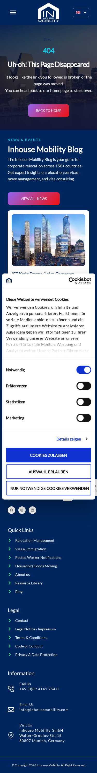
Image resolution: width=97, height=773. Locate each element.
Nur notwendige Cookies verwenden (49, 488)
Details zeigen (68, 439)
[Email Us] (11, 709)
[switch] (83, 386)
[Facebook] (11, 510)
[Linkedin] (32, 510)
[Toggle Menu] (13, 12)
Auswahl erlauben (48, 471)
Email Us (26, 704)
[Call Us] (11, 689)
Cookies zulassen (48, 455)
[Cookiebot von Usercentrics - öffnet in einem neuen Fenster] (69, 280)
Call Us (25, 684)
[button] (81, 12)
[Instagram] (22, 510)
